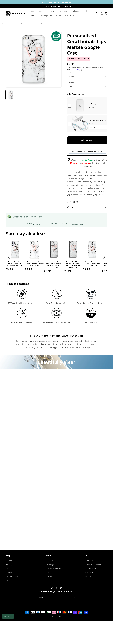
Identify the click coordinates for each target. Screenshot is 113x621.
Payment (9, 572)
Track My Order (12, 576)
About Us (49, 561)
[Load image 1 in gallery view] (11, 95)
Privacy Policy (90, 568)
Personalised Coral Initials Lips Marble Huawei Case (92, 264)
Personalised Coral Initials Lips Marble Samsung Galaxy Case (15, 264)
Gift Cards (89, 576)
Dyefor (59, 616)
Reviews (48, 576)
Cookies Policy (91, 572)
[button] (37, 11)
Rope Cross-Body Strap (99, 120)
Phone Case (71, 82)
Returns (9, 561)
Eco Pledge (49, 565)
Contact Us (10, 580)
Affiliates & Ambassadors (55, 568)
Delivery (9, 565)
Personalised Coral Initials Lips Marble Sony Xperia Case (34, 264)
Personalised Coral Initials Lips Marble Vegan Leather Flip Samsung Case (73, 264)
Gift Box (92, 104)
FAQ (7, 568)
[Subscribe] (73, 597)
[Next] (104, 257)
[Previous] (9, 257)
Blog (47, 572)
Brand (69, 72)
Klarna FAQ (89, 561)
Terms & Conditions (93, 565)
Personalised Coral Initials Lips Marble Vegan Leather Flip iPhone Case (53, 264)
